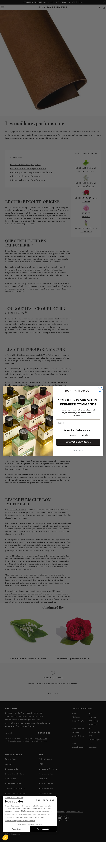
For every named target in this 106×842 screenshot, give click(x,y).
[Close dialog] (100, 389)
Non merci (78, 450)
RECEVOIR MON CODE (78, 442)
